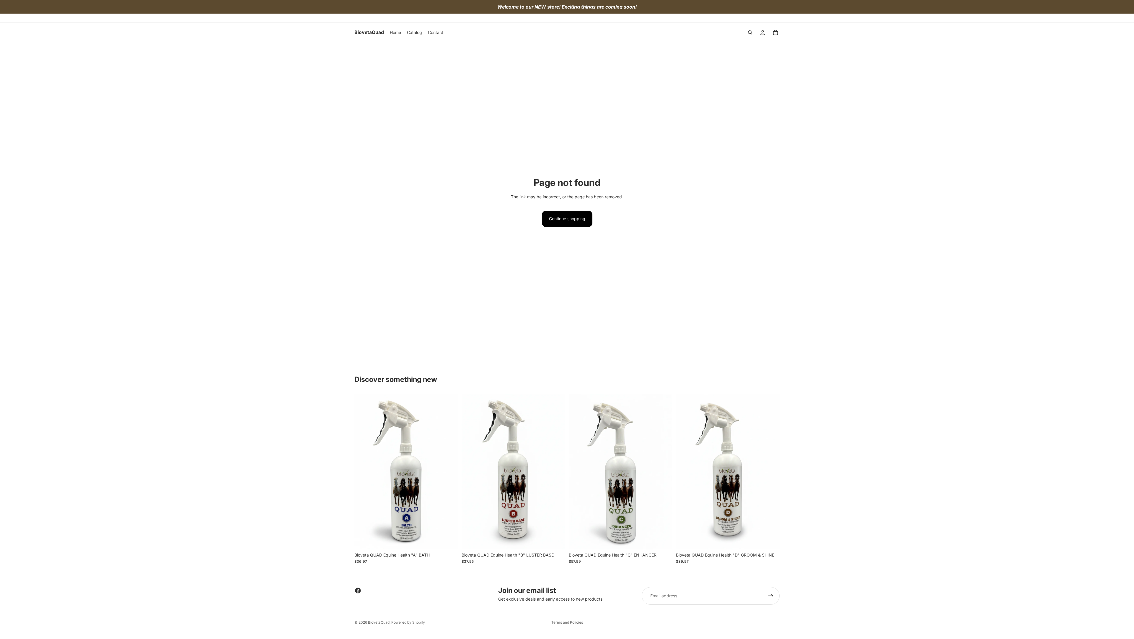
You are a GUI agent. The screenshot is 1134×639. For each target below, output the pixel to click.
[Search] (750, 32)
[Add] (449, 540)
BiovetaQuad (379, 622)
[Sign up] (771, 596)
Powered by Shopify (408, 622)
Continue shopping (567, 218)
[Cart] (775, 32)
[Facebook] (357, 590)
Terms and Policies (567, 622)
